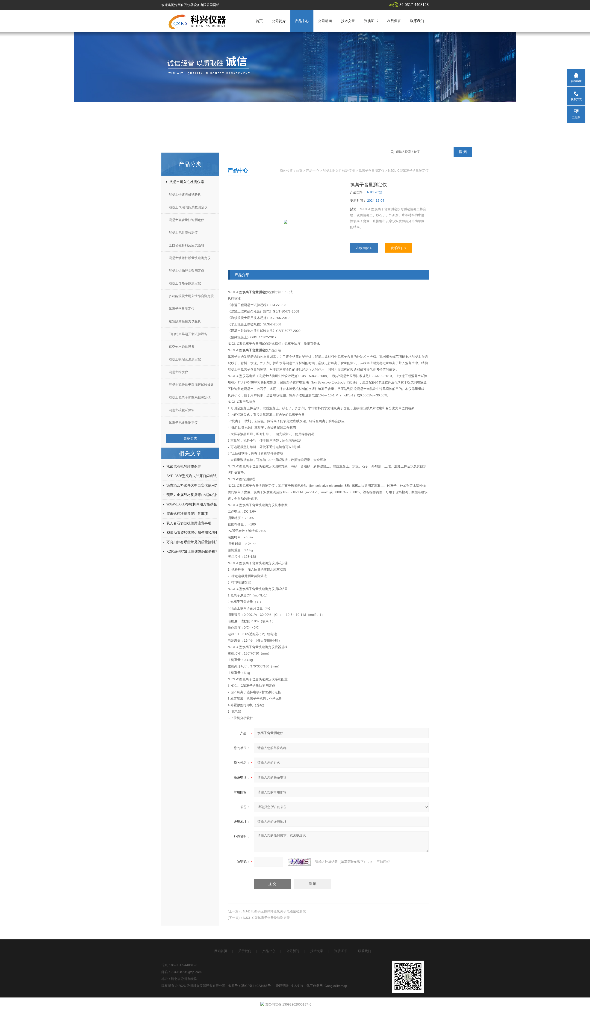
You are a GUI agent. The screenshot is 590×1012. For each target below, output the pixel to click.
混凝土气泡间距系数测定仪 (188, 207)
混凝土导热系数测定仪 (185, 283)
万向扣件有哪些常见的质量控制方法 (194, 542)
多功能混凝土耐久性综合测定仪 (191, 296)
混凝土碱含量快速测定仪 (186, 220)
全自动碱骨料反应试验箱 (186, 245)
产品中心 (302, 21)
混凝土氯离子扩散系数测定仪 (190, 397)
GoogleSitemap (335, 986)
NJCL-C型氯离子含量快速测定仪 (266, 918)
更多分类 (190, 438)
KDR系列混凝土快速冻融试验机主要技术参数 (201, 551)
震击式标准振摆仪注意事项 (187, 514)
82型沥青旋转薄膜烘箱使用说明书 (192, 532)
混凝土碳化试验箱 (182, 410)
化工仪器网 (315, 986)
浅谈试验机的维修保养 (183, 466)
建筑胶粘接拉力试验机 (185, 321)
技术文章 (348, 21)
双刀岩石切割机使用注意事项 (188, 523)
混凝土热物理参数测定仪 (186, 270)
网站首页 (220, 951)
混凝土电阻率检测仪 (183, 232)
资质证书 (371, 21)
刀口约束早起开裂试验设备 (188, 334)
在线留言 (394, 21)
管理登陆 (282, 986)
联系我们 (417, 21)
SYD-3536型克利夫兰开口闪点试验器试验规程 (201, 476)
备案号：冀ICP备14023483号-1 (251, 986)
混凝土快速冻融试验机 (185, 194)
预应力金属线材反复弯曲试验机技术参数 (197, 495)
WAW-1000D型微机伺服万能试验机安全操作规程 (203, 504)
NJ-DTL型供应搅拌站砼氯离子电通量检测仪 (274, 911)
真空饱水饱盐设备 (182, 346)
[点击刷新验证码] (299, 862)
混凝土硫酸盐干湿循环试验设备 (191, 385)
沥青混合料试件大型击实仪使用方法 (194, 485)
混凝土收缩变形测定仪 (185, 359)
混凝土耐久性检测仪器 (186, 182)
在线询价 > (364, 248)
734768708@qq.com (186, 972)
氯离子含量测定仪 (182, 308)
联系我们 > (398, 248)
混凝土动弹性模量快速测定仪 (190, 258)
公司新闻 (325, 21)
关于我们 (244, 951)
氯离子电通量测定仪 (183, 423)
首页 (259, 21)
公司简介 (279, 21)
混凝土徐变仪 (178, 372)
